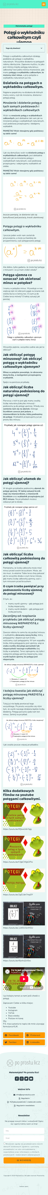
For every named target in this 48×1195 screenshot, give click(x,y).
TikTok (11, 1013)
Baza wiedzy (13, 1015)
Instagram (12, 1010)
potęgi (29, 26)
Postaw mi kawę (15, 1018)
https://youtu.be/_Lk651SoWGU (18, 927)
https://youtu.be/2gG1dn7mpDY (18, 894)
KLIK (15, 1026)
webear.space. (24, 1186)
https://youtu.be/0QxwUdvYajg (17, 829)
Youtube (12, 1007)
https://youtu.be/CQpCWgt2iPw (18, 862)
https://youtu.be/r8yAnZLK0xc (17, 960)
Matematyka (21, 26)
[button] (44, 4)
